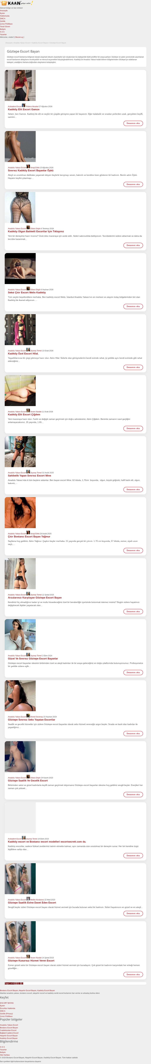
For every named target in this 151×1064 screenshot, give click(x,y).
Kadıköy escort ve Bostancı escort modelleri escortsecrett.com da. (47, 841)
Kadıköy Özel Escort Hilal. (23, 353)
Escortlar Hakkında (7, 1008)
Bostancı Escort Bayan (9, 1028)
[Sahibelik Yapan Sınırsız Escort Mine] (75, 451)
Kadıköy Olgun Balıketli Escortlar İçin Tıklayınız (36, 231)
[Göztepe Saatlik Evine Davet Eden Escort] (75, 878)
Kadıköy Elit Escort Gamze (23, 109)
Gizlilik (2, 21)
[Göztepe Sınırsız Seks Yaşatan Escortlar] (75, 695)
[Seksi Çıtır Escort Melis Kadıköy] (75, 268)
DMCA (2, 19)
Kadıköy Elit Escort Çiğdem (24, 414)
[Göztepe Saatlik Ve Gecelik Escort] (75, 756)
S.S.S (2, 32)
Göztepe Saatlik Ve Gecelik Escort (28, 780)
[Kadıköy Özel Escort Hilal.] (75, 329)
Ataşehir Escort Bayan (9, 1036)
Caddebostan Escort (8, 1030)
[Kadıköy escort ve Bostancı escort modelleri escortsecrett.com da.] (75, 817)
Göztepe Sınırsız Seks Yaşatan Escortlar (31, 719)
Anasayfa (4, 11)
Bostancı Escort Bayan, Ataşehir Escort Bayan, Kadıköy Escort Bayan (27, 990)
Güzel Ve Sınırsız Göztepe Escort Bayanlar (33, 658)
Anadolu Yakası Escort (22, 43)
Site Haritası (5, 1055)
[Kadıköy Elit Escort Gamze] (75, 85)
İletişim (3, 29)
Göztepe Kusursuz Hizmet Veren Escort (31, 960)
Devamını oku (133, 123)
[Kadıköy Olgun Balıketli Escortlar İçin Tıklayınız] (75, 207)
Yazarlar (3, 34)
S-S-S (2, 1047)
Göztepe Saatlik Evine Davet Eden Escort (32, 902)
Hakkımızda (4, 16)
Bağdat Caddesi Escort (9, 1033)
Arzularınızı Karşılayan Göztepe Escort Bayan (35, 597)
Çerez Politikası (6, 24)
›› (22, 983)
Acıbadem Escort (15, 106)
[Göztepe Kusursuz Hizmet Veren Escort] (75, 936)
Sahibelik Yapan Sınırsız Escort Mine (29, 475)
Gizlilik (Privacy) (6, 1014)
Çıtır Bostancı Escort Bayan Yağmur (29, 536)
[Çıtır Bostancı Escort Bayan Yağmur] (75, 512)
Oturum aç (19, 37)
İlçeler (2, 13)
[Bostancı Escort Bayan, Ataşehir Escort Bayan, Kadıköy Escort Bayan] (17, 5)
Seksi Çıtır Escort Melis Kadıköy (27, 292)
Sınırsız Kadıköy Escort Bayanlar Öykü (30, 170)
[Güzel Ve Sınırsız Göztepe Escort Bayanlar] (75, 634)
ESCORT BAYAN (7, 1003)
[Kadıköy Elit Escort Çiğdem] (75, 390)
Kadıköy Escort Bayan (40, 43)
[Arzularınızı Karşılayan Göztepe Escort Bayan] (75, 573)
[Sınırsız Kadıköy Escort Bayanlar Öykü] (75, 146)
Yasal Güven (5, 27)
